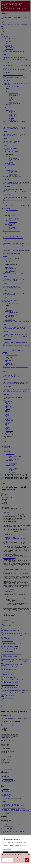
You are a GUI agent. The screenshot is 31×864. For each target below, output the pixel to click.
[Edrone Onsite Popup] (15, 432)
